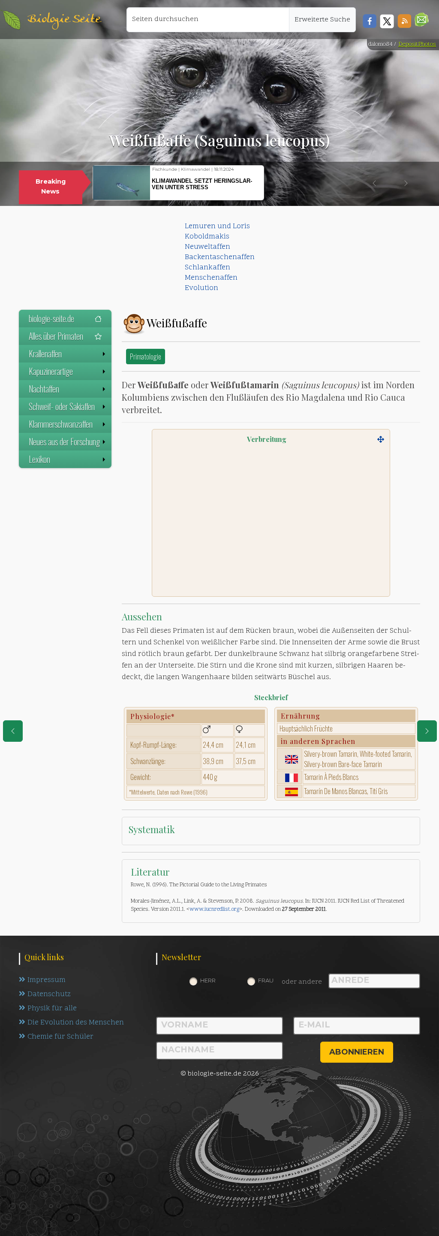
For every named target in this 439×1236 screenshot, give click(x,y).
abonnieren (356, 1052)
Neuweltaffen (207, 247)
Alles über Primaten (56, 335)
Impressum (46, 980)
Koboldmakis (207, 237)
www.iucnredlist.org (214, 909)
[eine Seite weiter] (427, 731)
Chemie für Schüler (60, 1037)
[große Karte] (380, 439)
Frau (266, 980)
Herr (208, 980)
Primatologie (145, 356)
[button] (422, 19)
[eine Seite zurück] (13, 731)
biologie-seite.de (51, 318)
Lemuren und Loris (217, 226)
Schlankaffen (207, 268)
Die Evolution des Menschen (75, 1023)
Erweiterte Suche (322, 19)
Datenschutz (49, 994)
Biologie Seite (63, 19)
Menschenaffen (211, 278)
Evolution (201, 288)
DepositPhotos (417, 44)
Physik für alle (52, 1008)
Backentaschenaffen (220, 257)
